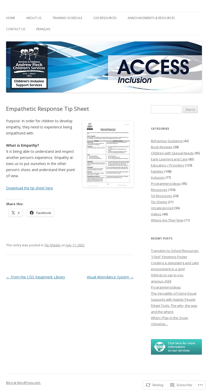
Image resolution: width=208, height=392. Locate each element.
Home (10, 18)
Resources (159, 189)
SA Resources (161, 195)
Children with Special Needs (172, 153)
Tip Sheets (52, 245)
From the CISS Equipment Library (35, 277)
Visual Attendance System (110, 277)
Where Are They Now (167, 220)
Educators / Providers (167, 165)
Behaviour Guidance (167, 141)
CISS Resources (104, 18)
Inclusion (158, 177)
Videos (156, 214)
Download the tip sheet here (29, 188)
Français (43, 29)
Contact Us (15, 29)
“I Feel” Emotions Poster (169, 256)
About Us (33, 18)
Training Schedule (67, 18)
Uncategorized (162, 208)
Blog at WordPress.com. (23, 383)
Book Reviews (161, 147)
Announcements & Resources (151, 18)
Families (157, 171)
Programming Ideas (166, 183)
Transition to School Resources (175, 250)
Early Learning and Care (169, 159)
